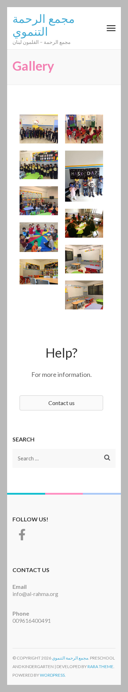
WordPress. (53, 675)
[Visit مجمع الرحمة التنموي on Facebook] (22, 536)
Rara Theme (100, 666)
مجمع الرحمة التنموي (43, 24)
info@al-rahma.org (35, 593)
